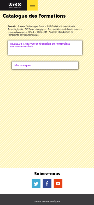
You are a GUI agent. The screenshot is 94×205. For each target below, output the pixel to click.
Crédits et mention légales (47, 201)
